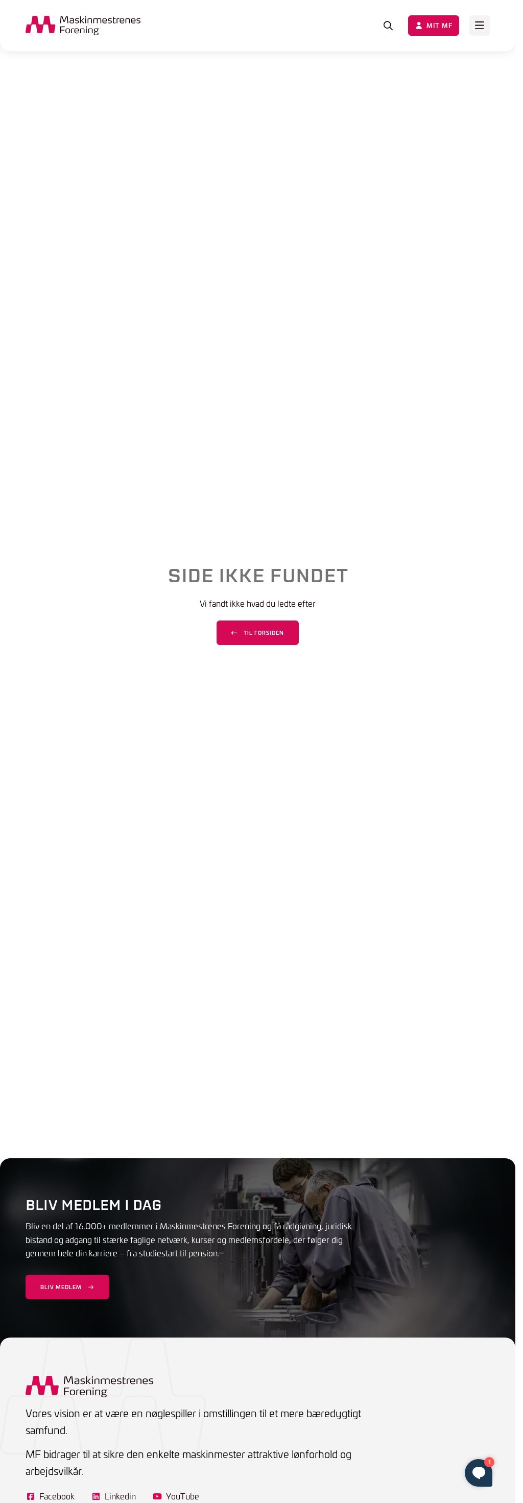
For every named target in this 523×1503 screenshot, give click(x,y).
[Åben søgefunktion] (388, 25)
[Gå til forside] (83, 25)
